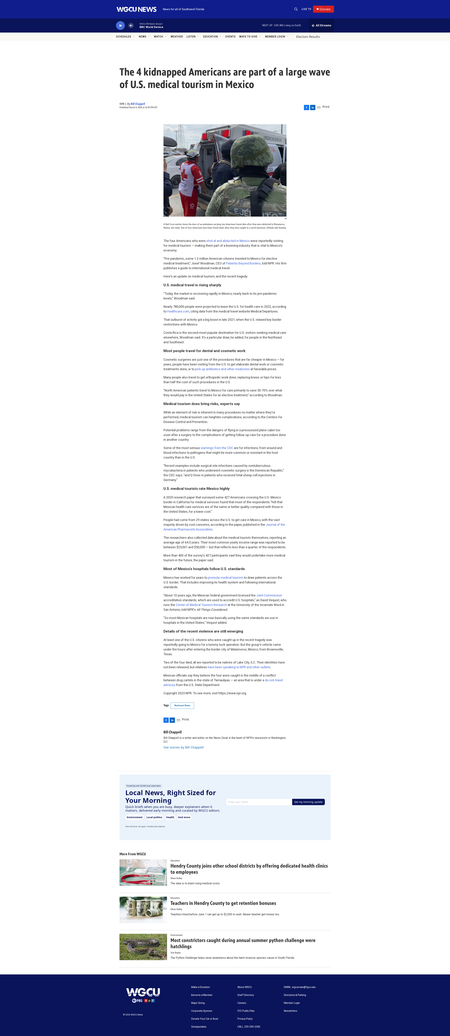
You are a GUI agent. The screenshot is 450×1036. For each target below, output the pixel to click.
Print (326, 107)
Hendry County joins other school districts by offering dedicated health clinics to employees (249, 869)
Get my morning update (308, 802)
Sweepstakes (198, 1026)
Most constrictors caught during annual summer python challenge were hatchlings (243, 943)
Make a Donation (200, 987)
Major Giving (198, 1003)
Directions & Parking (295, 995)
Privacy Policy (245, 1019)
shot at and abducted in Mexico (228, 241)
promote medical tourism (225, 577)
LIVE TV (306, 9)
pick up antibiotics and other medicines (222, 369)
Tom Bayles (176, 952)
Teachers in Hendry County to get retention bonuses (223, 903)
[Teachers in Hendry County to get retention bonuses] (143, 910)
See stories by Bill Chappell (183, 747)
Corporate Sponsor (201, 1011)
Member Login (275, 36)
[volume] (131, 26)
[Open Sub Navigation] (134, 36)
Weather (177, 36)
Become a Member (202, 995)
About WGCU (244, 987)
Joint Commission (269, 595)
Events (231, 36)
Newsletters (290, 1011)
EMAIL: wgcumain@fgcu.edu (300, 987)
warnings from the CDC (217, 448)
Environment (177, 935)
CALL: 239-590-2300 (248, 1026)
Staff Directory (245, 995)
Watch (158, 36)
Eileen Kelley (176, 878)
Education (210, 36)
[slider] (136, 25)
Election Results (308, 36)
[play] (120, 26)
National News (182, 705)
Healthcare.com (178, 311)
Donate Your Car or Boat (204, 1019)
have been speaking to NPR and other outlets (239, 667)
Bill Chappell (138, 104)
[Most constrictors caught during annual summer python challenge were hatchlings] (143, 947)
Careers (241, 1003)
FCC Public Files (246, 1011)
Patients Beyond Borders (243, 263)
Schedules (123, 36)
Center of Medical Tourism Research (201, 605)
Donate (325, 9)
